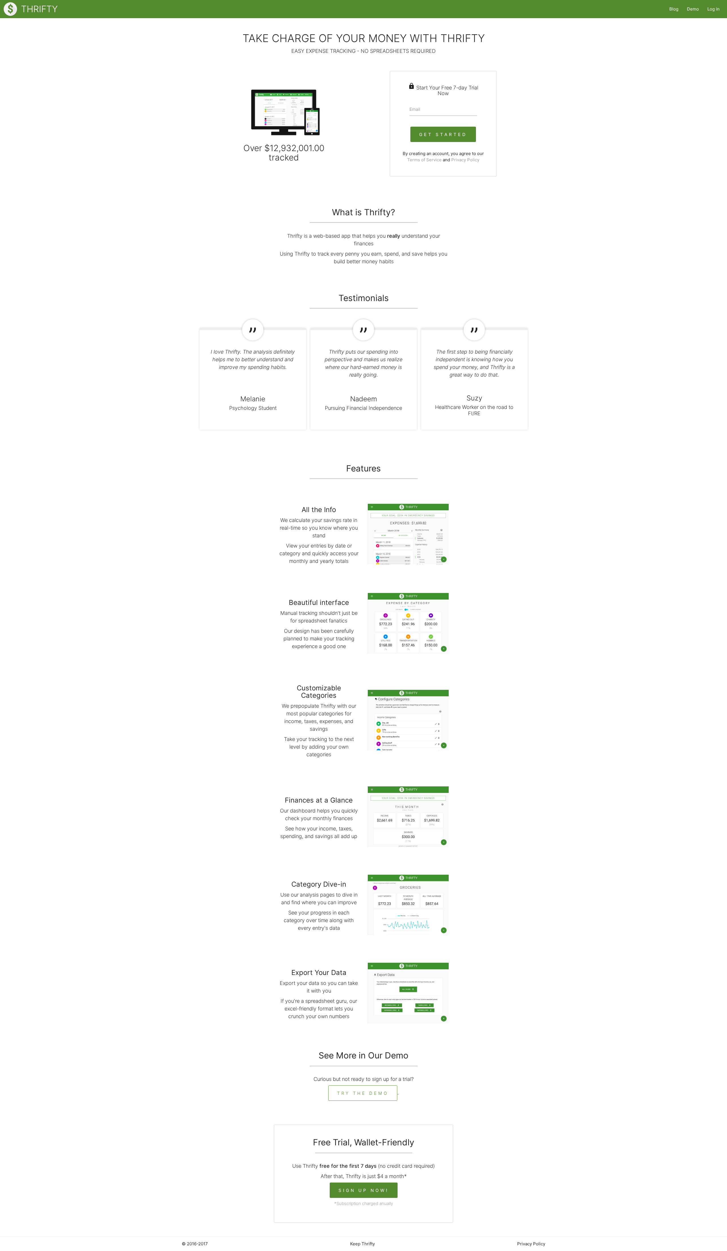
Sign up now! (364, 1190)
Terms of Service (424, 159)
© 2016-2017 (195, 1243)
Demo (693, 9)
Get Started (443, 134)
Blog (673, 9)
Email (415, 109)
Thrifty (39, 8)
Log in (713, 9)
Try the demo (362, 1093)
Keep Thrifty (362, 1243)
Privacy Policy (465, 159)
